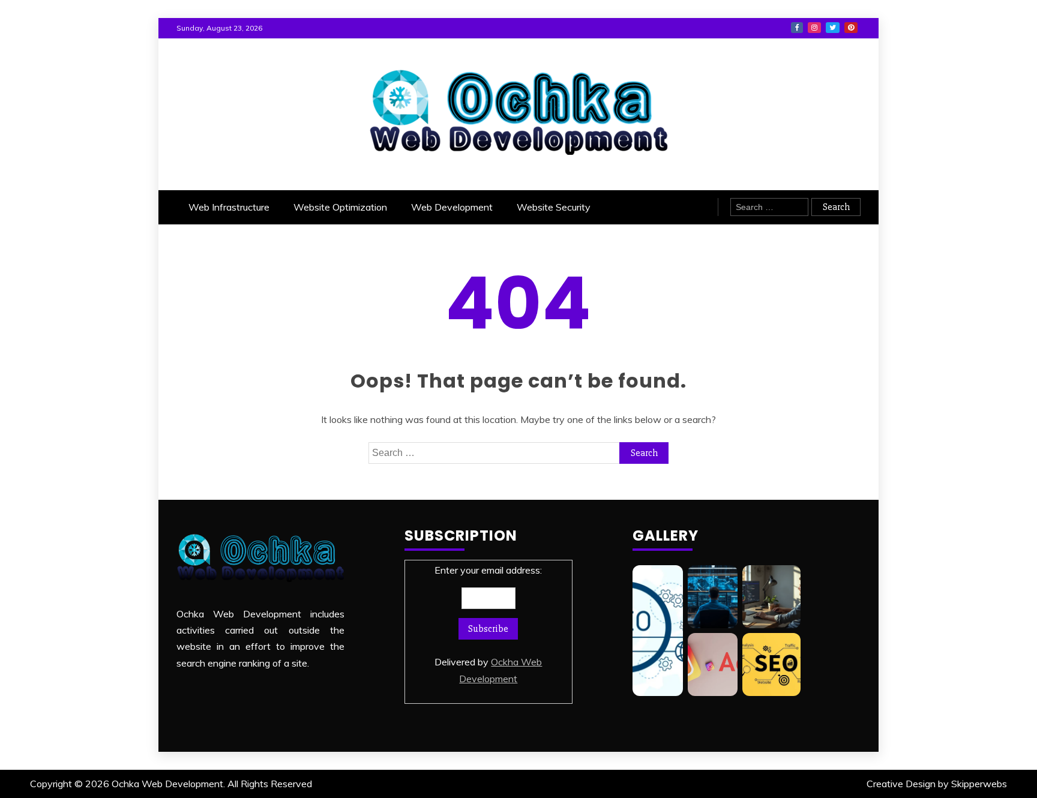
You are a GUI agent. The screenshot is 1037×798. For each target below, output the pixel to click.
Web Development (452, 207)
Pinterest (851, 27)
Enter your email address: (488, 624)
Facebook (797, 27)
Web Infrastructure (228, 207)
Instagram (814, 27)
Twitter (833, 27)
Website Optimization (340, 207)
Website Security (554, 207)
